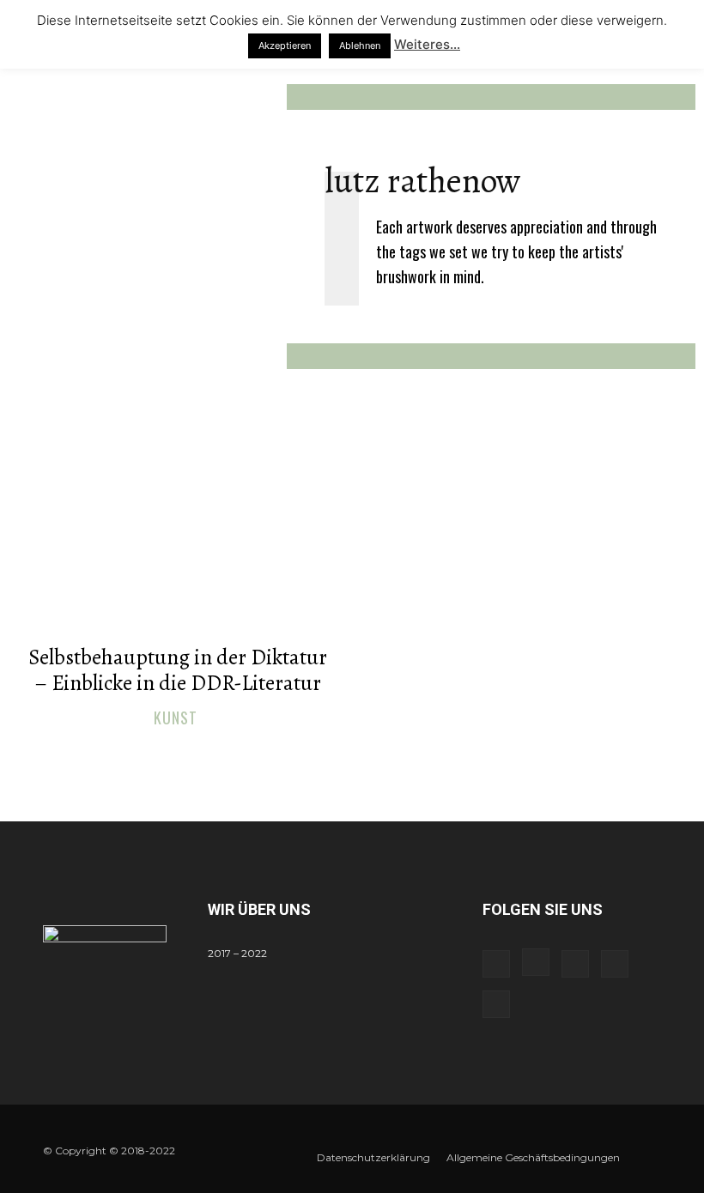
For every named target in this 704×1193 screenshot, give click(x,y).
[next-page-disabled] (362, 755)
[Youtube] (496, 1004)
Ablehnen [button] (359, 45)
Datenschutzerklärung (373, 1157)
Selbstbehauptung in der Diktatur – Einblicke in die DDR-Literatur (177, 670)
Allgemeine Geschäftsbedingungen (533, 1157)
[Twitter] (614, 964)
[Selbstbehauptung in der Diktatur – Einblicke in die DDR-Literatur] (178, 540)
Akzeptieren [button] (284, 45)
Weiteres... (427, 44)
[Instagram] (535, 962)
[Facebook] (496, 964)
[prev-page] (335, 755)
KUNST (175, 718)
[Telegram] (575, 964)
